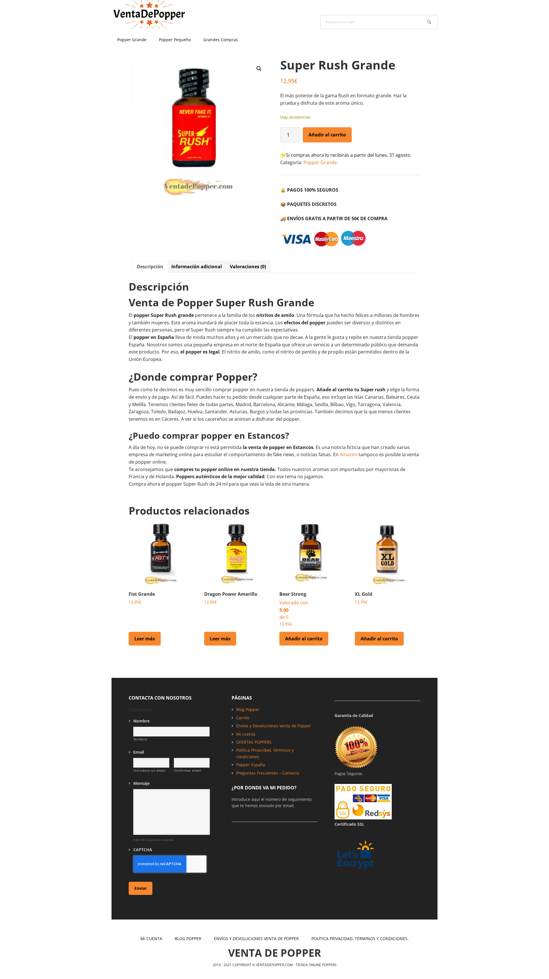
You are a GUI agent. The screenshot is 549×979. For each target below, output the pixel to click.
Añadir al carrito (327, 135)
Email (140, 752)
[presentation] (169, 864)
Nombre (143, 721)
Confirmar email (187, 770)
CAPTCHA (142, 849)
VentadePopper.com (149, 14)
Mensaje (143, 783)
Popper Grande (320, 162)
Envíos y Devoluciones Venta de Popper (273, 725)
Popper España (250, 764)
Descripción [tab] (150, 266)
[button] (259, 68)
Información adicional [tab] (196, 266)
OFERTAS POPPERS (254, 742)
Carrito (242, 717)
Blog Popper (247, 709)
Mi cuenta (245, 734)
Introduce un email (149, 770)
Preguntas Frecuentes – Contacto (267, 773)
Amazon (348, 454)
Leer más (144, 639)
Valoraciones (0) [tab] (248, 266)
